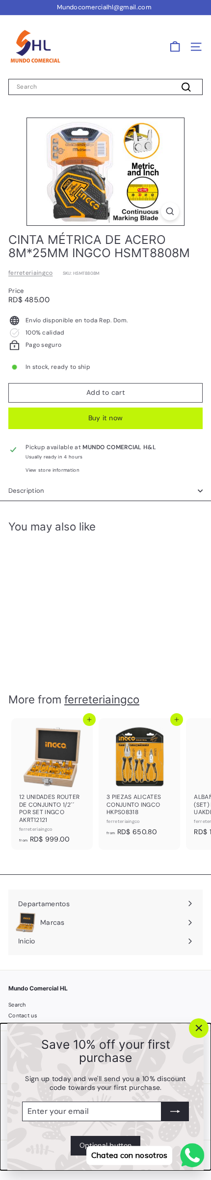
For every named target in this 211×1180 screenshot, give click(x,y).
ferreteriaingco (30, 273)
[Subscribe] (175, 1111)
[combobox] (105, 87)
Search (17, 1004)
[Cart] (174, 46)
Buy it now (105, 417)
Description (26, 490)
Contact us (22, 1015)
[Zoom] (170, 211)
